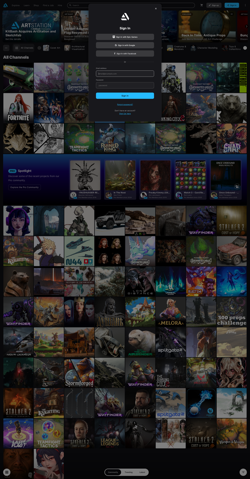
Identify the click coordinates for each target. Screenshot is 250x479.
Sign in (125, 95)
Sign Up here (125, 113)
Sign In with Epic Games (127, 37)
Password (99, 80)
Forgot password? (125, 104)
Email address (101, 68)
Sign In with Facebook (126, 53)
